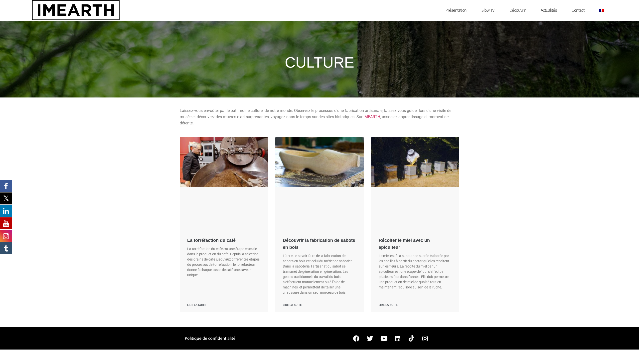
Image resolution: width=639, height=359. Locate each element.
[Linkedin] (397, 338)
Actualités (549, 10)
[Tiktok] (411, 338)
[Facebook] (356, 338)
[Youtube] (384, 338)
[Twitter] (370, 338)
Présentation (456, 10)
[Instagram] (425, 338)
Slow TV (487, 10)
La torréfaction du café (211, 240)
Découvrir (517, 10)
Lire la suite (196, 305)
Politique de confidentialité (210, 338)
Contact (578, 10)
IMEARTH (371, 116)
